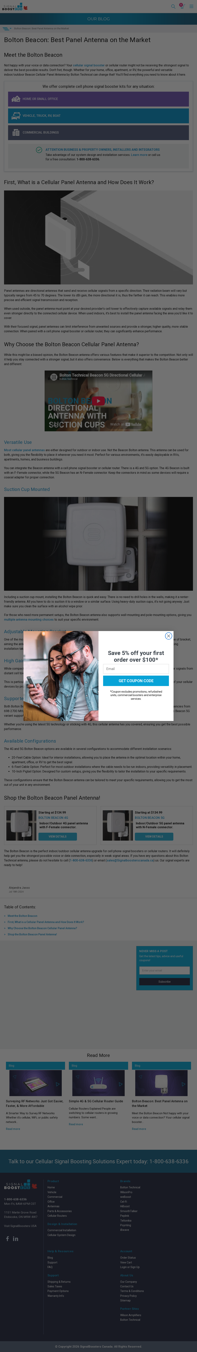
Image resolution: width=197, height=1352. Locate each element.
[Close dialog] (168, 636)
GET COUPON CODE (136, 681)
